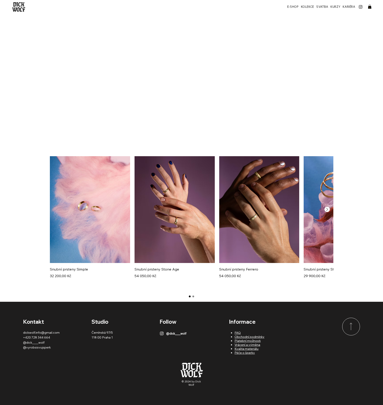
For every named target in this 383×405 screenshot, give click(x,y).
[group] (191, 223)
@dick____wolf (34, 343)
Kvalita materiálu (246, 349)
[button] (369, 6)
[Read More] (351, 326)
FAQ (237, 333)
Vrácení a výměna (247, 345)
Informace (242, 321)
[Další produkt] (327, 209)
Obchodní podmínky (249, 337)
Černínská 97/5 (102, 333)
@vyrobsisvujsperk (37, 347)
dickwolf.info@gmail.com (41, 333)
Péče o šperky (244, 353)
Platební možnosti (247, 341)
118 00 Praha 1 (102, 337)
